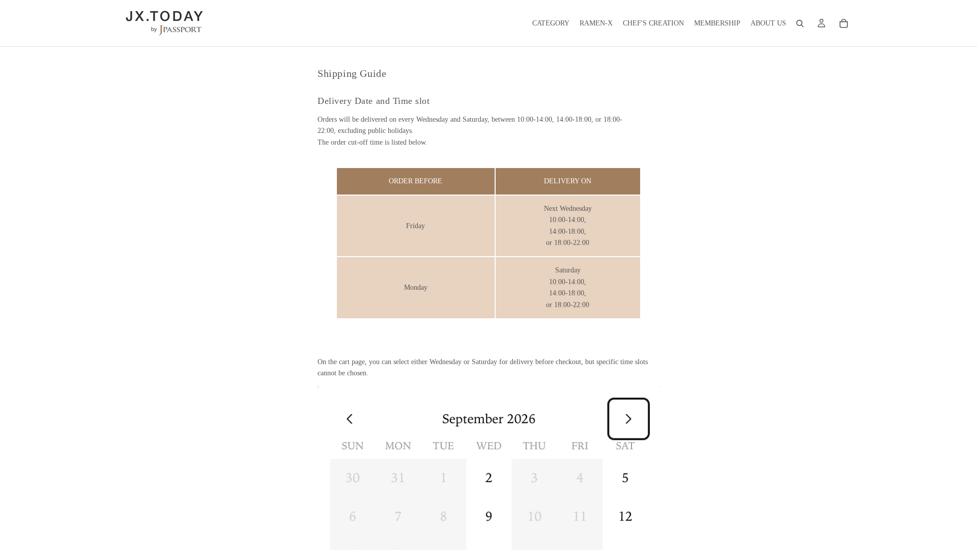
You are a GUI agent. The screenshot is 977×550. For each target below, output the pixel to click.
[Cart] (843, 23)
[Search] (800, 23)
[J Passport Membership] (821, 23)
